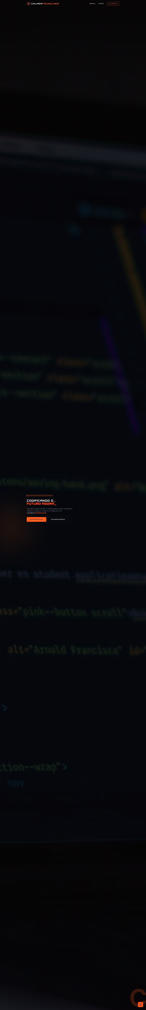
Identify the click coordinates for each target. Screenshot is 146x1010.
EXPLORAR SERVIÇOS (58, 519)
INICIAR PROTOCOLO (36, 519)
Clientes (101, 3)
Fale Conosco (113, 3)
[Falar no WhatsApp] (140, 1004)
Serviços (92, 3)
